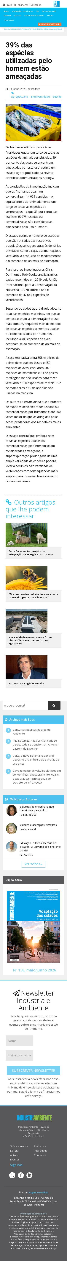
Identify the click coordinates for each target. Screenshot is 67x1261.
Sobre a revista (19, 1146)
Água (6, 11)
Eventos (15, 1159)
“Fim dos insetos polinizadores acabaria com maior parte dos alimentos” (33, 595)
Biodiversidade (49, 11)
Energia (7, 15)
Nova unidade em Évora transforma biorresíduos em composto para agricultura (30, 640)
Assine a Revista (48, 24)
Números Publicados (29, 4)
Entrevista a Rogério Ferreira (26, 683)
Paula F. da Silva (28, 814)
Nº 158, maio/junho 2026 (34, 970)
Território (9, 20)
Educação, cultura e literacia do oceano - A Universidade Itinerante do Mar (40, 846)
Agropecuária (19, 96)
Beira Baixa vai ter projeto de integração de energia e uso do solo (31, 552)
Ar (37, 11)
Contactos (40, 1155)
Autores (15, 1155)
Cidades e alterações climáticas (38, 825)
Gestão (17, 15)
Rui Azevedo (26, 855)
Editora (14, 1150)
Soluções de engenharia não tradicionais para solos (37, 808)
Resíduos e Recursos (34, 15)
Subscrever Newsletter (33, 1070)
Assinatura (40, 1146)
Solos (50, 15)
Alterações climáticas (22, 11)
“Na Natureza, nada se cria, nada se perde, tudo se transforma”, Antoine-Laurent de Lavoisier (35, 744)
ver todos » (33, 864)
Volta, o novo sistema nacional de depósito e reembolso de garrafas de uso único (36, 759)
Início (9, 4)
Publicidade (40, 1150)
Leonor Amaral (28, 829)
